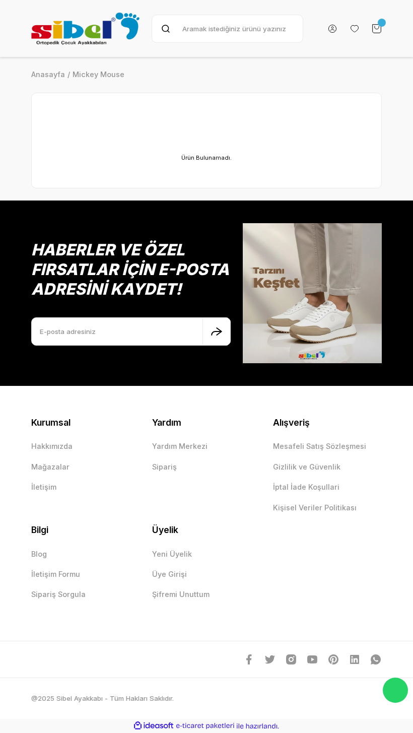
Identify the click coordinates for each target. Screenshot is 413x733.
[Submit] (216, 331)
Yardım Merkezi (180, 446)
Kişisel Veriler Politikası (315, 507)
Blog (39, 554)
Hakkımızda (52, 446)
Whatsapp (395, 690)
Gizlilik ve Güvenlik (306, 466)
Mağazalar (50, 466)
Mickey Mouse (98, 74)
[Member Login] (332, 29)
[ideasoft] (153, 725)
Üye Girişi (169, 574)
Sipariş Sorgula (58, 594)
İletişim (43, 487)
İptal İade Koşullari (306, 487)
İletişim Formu (55, 574)
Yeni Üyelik (172, 554)
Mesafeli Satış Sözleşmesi (319, 446)
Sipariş (164, 466)
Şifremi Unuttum (181, 594)
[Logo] (85, 28)
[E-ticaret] (205, 725)
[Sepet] (377, 29)
